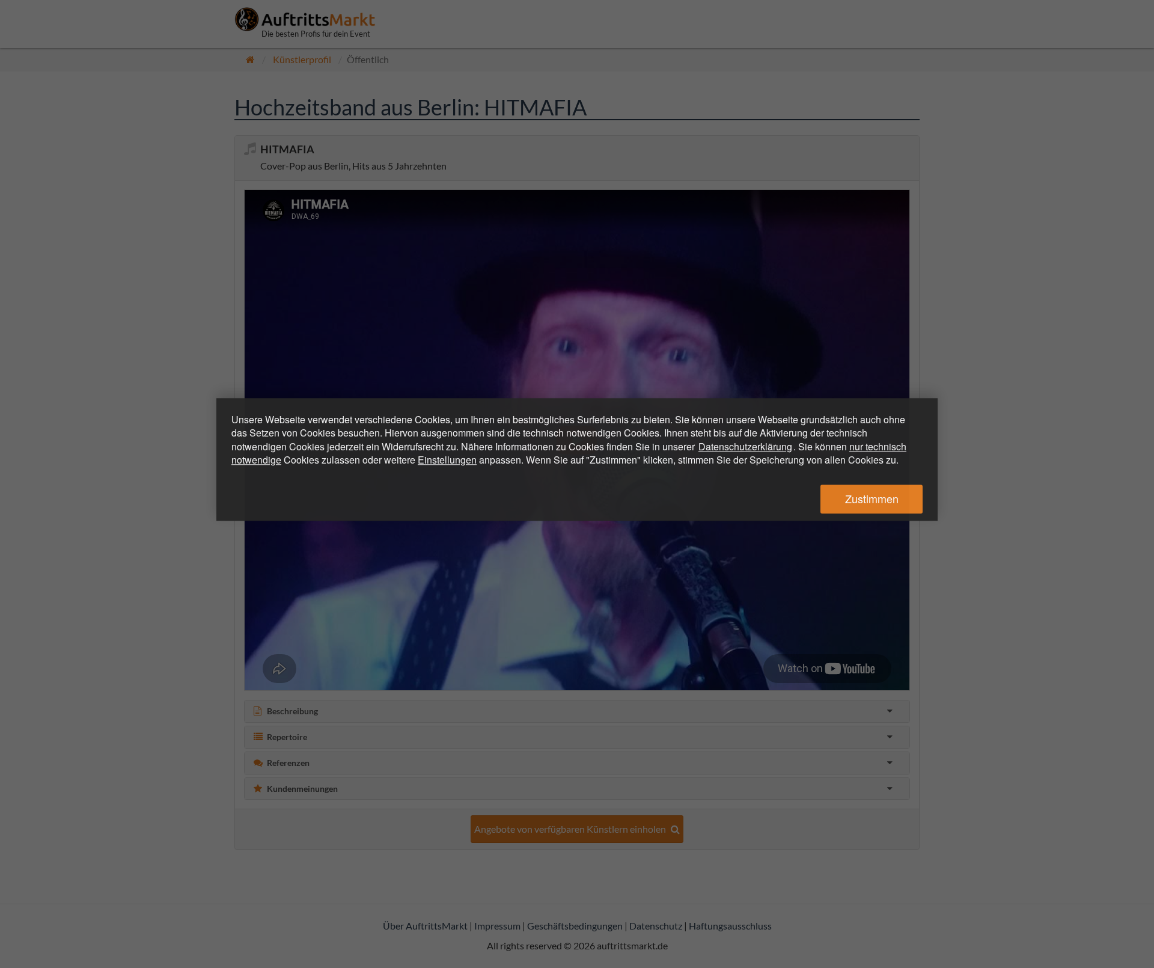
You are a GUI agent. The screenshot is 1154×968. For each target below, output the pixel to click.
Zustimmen (872, 499)
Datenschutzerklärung (745, 446)
